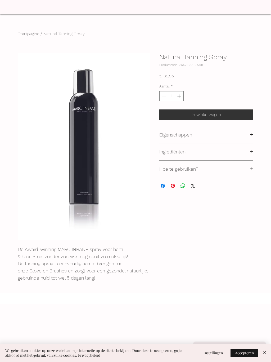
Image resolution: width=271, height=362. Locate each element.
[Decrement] (163, 96)
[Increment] (179, 96)
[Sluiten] (264, 353)
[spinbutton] (171, 96)
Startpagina (28, 33)
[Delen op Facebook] (163, 186)
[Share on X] (193, 186)
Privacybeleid (89, 355)
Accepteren (244, 352)
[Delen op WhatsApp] (183, 186)
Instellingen (213, 352)
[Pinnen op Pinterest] (173, 186)
